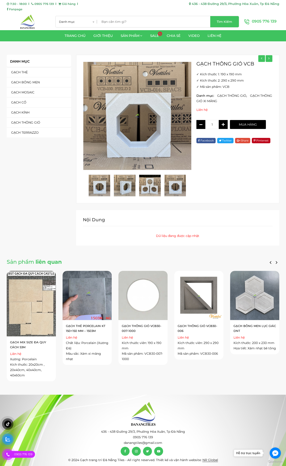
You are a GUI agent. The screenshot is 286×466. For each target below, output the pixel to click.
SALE (154, 36)
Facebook (207, 140)
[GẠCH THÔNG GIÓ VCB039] (261, 58)
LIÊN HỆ (214, 36)
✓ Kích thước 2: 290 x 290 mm (220, 80)
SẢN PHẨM (130, 36)
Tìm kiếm (224, 22)
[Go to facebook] (275, 453)
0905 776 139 (44, 4)
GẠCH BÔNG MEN (25, 82)
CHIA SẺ (174, 36)
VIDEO (194, 36)
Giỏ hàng (68, 4)
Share (244, 140)
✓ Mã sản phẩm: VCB (212, 87)
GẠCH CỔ (18, 102)
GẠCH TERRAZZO (25, 133)
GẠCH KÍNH (20, 112)
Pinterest (262, 140)
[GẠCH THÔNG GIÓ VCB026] (269, 58)
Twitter (226, 140)
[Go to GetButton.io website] (275, 461)
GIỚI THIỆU (103, 36)
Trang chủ (75, 36)
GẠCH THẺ (19, 72)
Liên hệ (202, 110)
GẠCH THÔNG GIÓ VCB (225, 64)
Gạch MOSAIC (22, 92)
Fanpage (15, 9)
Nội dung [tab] (94, 219)
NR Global (210, 460)
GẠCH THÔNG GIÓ (25, 122)
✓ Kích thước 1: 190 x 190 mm (219, 74)
